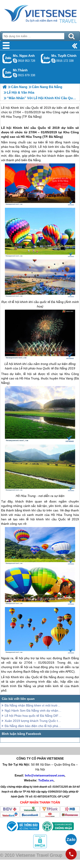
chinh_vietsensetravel (53, 60)
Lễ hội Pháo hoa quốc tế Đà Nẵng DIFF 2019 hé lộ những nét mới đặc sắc (33, 715)
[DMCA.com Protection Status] (40, 847)
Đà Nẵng (55, 136)
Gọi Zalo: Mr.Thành (7, 73)
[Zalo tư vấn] (71, 839)
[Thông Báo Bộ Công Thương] (22, 832)
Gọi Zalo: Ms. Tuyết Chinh (46, 59)
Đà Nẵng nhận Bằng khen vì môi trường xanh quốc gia (33, 705)
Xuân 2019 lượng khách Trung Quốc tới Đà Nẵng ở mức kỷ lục (33, 721)
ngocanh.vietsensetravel (15, 60)
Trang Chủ (40, 14)
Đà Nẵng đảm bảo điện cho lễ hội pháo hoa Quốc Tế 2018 (33, 726)
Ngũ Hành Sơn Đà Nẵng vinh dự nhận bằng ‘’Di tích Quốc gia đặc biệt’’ (33, 710)
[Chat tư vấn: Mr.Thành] (15, 75)
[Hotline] (71, 854)
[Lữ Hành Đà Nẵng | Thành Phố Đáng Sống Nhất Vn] (4, 87)
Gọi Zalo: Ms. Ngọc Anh (7, 59)
